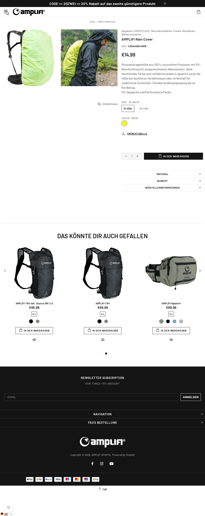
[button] (6, 514)
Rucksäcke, (188, 31)
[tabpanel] (34, 298)
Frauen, (177, 31)
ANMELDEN (191, 397)
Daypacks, (127, 31)
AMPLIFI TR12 (102, 303)
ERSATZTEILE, (142, 31)
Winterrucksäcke (131, 34)
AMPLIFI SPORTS (29, 12)
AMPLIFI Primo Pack (34, 303)
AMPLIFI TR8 (171, 303)
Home (92, 22)
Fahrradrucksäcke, (161, 31)
